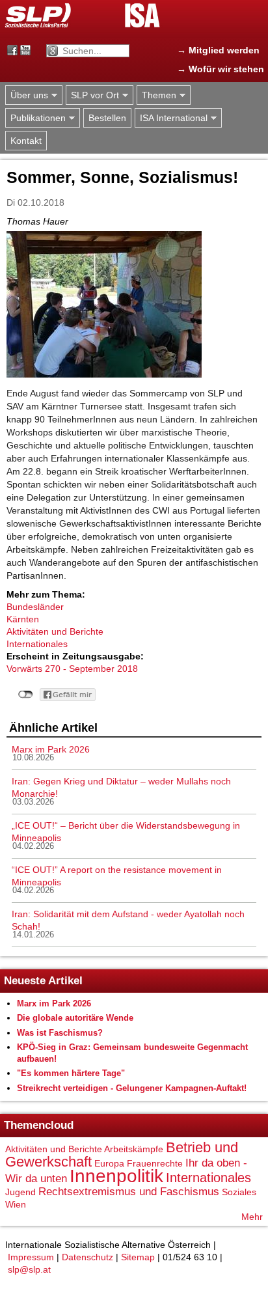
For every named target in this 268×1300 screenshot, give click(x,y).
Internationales (37, 644)
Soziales (239, 1192)
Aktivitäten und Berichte (55, 631)
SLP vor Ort (92, 95)
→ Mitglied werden (218, 50)
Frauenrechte (155, 1163)
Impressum (31, 1257)
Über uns (26, 95)
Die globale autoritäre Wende (75, 1018)
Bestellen (107, 118)
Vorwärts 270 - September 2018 (72, 668)
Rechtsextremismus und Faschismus (128, 1191)
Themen (156, 95)
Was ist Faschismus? (60, 1033)
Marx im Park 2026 (51, 749)
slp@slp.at (29, 1269)
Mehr (252, 1216)
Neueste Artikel (43, 981)
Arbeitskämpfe (133, 1149)
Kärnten (23, 619)
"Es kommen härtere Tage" (71, 1073)
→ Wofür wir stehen (220, 69)
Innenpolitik (116, 1176)
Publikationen (35, 118)
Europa (109, 1163)
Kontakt (26, 140)
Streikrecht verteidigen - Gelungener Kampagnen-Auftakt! (132, 1088)
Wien (15, 1204)
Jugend (20, 1192)
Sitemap (138, 1257)
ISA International (171, 118)
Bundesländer (35, 607)
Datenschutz (87, 1257)
